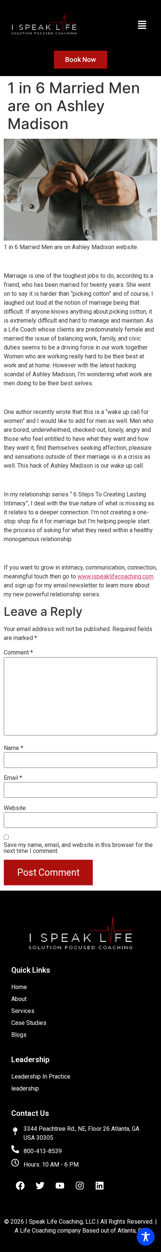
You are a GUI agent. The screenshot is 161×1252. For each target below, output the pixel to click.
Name (13, 748)
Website (15, 808)
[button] (142, 25)
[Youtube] (60, 1186)
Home (19, 987)
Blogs (19, 1034)
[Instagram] (80, 1186)
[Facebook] (20, 1186)
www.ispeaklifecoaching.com (116, 576)
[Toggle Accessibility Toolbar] (145, 1236)
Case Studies (28, 1022)
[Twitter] (40, 1186)
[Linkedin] (100, 1186)
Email (13, 778)
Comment (18, 653)
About (19, 998)
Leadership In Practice (40, 1076)
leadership (25, 1088)
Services (22, 1010)
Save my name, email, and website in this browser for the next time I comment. (78, 848)
